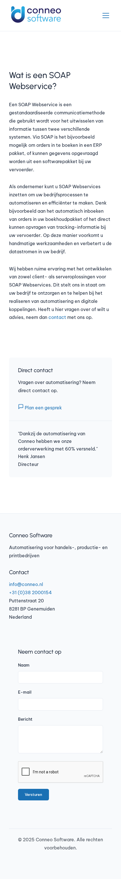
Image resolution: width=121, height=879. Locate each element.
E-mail (25, 692)
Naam (24, 665)
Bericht (25, 719)
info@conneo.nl (26, 584)
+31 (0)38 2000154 (30, 592)
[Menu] (106, 15)
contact (57, 317)
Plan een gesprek (43, 407)
